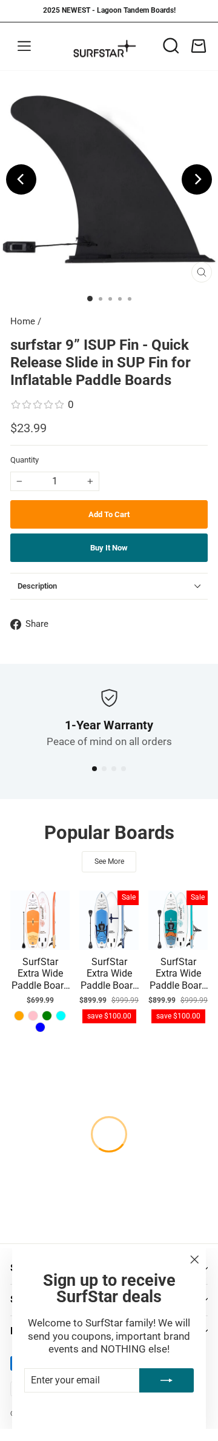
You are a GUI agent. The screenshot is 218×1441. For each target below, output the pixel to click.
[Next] (197, 179)
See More (109, 861)
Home (22, 321)
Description (37, 585)
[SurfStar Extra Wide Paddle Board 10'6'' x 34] (19, 1015)
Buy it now (109, 547)
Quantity (24, 459)
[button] (94, 768)
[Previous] (21, 179)
